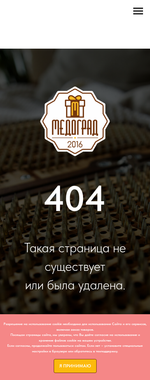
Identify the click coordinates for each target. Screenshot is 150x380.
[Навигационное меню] (138, 11)
